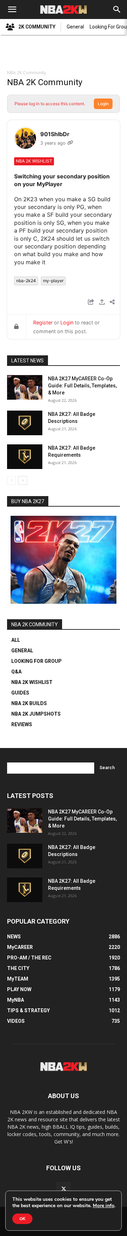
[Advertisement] (63, 53)
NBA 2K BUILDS (29, 703)
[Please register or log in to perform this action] (102, 303)
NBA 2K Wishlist (34, 161)
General (75, 27)
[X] (63, 1189)
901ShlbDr (54, 134)
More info (103, 1206)
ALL (15, 640)
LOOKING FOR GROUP (36, 661)
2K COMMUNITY (36, 27)
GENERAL (22, 650)
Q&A (16, 671)
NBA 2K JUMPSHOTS (36, 714)
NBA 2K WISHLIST (32, 682)
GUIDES (20, 693)
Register (43, 322)
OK (22, 1219)
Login (103, 103)
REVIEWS (21, 724)
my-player (53, 280)
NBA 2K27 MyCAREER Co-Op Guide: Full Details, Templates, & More (82, 385)
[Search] (117, 9)
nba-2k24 (26, 280)
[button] (12, 9)
